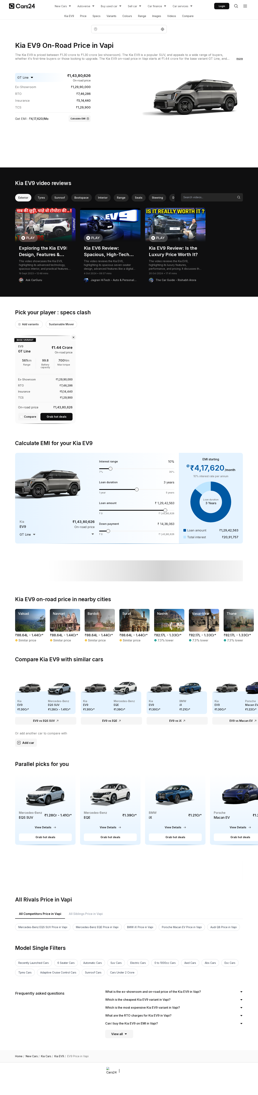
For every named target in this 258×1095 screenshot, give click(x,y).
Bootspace (81, 197)
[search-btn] (236, 6)
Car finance (155, 6)
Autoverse (83, 6)
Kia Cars (47, 1056)
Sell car (132, 6)
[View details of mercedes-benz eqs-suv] (45, 809)
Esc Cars (230, 962)
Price (83, 16)
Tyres (41, 197)
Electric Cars (138, 962)
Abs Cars (210, 962)
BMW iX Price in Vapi (140, 927)
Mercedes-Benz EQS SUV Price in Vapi (42, 927)
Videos (171, 16)
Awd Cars (190, 962)
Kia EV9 (69, 16)
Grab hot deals (56, 416)
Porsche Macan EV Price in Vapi (182, 927)
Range (142, 16)
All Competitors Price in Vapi (40, 914)
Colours (127, 16)
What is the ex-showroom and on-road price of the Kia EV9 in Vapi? (153, 992)
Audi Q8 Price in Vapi (223, 927)
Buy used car (109, 6)
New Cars (61, 6)
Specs (96, 16)
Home (19, 1056)
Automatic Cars (92, 962)
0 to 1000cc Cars (165, 962)
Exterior (23, 197)
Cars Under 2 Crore (122, 972)
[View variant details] (45, 379)
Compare (188, 16)
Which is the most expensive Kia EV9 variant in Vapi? (142, 1007)
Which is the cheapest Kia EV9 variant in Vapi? (138, 999)
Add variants (30, 324)
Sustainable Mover (61, 324)
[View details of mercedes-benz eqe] (110, 809)
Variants (111, 16)
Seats (138, 197)
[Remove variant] (73, 337)
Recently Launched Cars (33, 962)
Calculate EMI (77, 118)
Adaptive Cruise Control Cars (58, 972)
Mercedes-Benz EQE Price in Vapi (97, 927)
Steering (157, 197)
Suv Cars (116, 962)
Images (156, 16)
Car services (180, 6)
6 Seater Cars (66, 962)
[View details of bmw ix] (175, 809)
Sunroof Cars (93, 972)
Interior (102, 197)
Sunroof (59, 197)
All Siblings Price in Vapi (86, 914)
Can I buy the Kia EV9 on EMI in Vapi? (131, 1023)
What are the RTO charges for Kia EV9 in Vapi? (138, 1015)
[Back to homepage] (22, 6)
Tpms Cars (25, 972)
